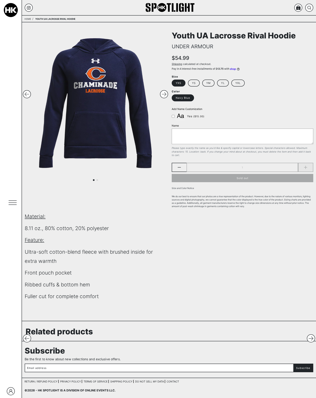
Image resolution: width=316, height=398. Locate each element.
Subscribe (303, 367)
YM (208, 83)
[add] (305, 167)
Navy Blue (183, 98)
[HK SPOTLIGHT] (170, 7)
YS (194, 83)
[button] (27, 338)
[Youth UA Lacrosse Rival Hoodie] (95, 103)
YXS (178, 83)
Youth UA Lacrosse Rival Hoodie (234, 35)
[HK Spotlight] (10, 10)
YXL (238, 83)
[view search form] (309, 8)
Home (28, 19)
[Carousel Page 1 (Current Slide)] (94, 180)
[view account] (11, 391)
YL (223, 83)
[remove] (179, 167)
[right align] (164, 94)
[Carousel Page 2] (97, 180)
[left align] (27, 94)
